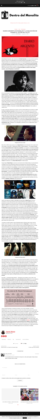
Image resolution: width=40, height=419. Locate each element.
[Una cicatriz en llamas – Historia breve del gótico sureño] (10, 394)
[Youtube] (31, 5)
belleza (28, 319)
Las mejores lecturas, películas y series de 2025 (29, 401)
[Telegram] (24, 2)
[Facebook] (15, 2)
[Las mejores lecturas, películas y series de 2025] (29, 394)
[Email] (21, 2)
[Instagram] (18, 2)
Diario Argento (18, 339)
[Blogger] (6, 336)
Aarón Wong (10, 332)
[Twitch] (24, 413)
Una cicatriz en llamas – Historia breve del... (10, 401)
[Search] (38, 5)
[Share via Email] (25, 343)
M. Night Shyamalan (25, 339)
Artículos (9, 339)
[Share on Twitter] (23, 343)
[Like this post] (21, 343)
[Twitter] (29, 5)
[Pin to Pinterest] (24, 343)
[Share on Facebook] (22, 343)
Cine (13, 339)
